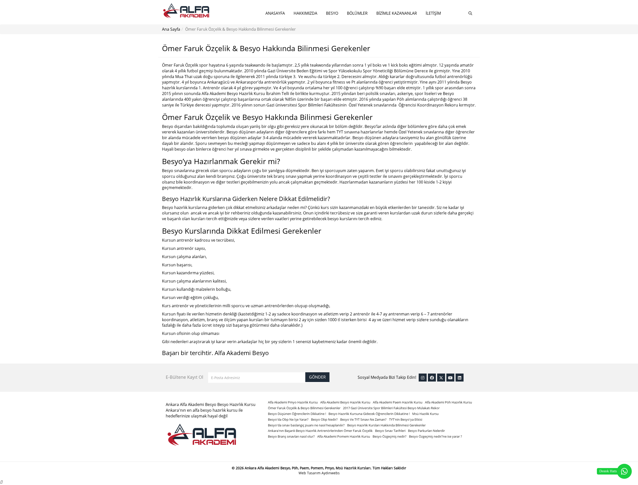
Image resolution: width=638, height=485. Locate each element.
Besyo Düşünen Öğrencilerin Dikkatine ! (297, 413)
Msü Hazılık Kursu (425, 413)
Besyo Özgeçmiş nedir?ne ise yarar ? (435, 436)
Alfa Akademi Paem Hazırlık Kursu (397, 402)
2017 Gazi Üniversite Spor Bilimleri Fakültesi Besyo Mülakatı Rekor (391, 408)
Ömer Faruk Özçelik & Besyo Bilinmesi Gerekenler (304, 408)
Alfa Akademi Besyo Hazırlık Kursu (345, 402)
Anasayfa (275, 13)
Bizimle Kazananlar (396, 13)
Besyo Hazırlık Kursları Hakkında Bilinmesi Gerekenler (386, 425)
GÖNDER (317, 377)
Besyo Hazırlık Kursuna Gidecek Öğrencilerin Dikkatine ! (369, 413)
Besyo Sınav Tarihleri (390, 430)
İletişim (433, 13)
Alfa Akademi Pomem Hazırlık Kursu (343, 436)
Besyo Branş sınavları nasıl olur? (291, 436)
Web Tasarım (310, 473)
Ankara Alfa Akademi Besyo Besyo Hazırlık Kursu (210, 404)
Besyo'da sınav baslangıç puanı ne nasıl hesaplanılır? (306, 425)
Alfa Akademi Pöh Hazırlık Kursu (448, 402)
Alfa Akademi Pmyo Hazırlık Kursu (293, 402)
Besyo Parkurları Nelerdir (426, 430)
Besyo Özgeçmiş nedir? (389, 436)
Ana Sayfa (171, 29)
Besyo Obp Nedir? (324, 419)
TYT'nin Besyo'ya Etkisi (405, 419)
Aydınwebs (330, 473)
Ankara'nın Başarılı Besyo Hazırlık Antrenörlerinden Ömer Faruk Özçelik (320, 430)
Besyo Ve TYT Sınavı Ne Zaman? (363, 419)
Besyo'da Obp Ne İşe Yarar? (288, 419)
